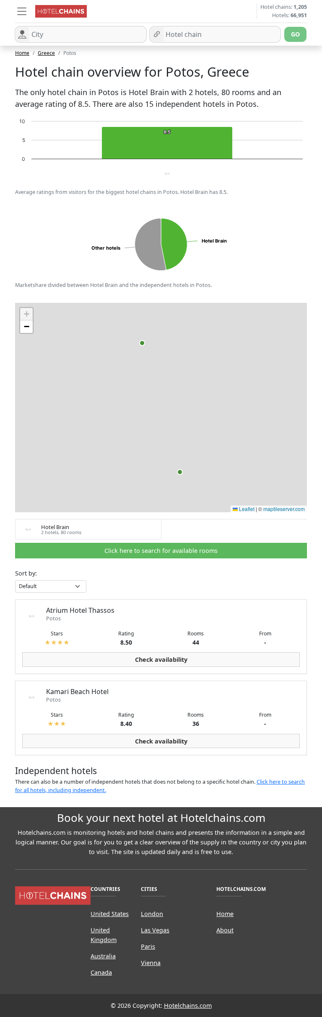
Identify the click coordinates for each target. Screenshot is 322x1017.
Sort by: (26, 573)
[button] (22, 11)
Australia (103, 956)
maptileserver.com (284, 508)
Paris (148, 946)
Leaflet (246, 508)
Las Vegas (155, 930)
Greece (46, 53)
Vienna (151, 963)
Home (22, 53)
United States (110, 914)
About (225, 930)
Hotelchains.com (188, 1005)
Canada (101, 972)
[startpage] (53, 895)
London (152, 914)
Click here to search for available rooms (161, 551)
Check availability (161, 659)
